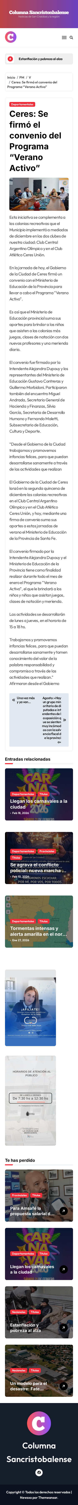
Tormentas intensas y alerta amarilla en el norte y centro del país (38, 934)
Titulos (44, 794)
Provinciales (47, 851)
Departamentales (22, 104)
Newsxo (26, 1497)
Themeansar (47, 1497)
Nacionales (18, 1312)
